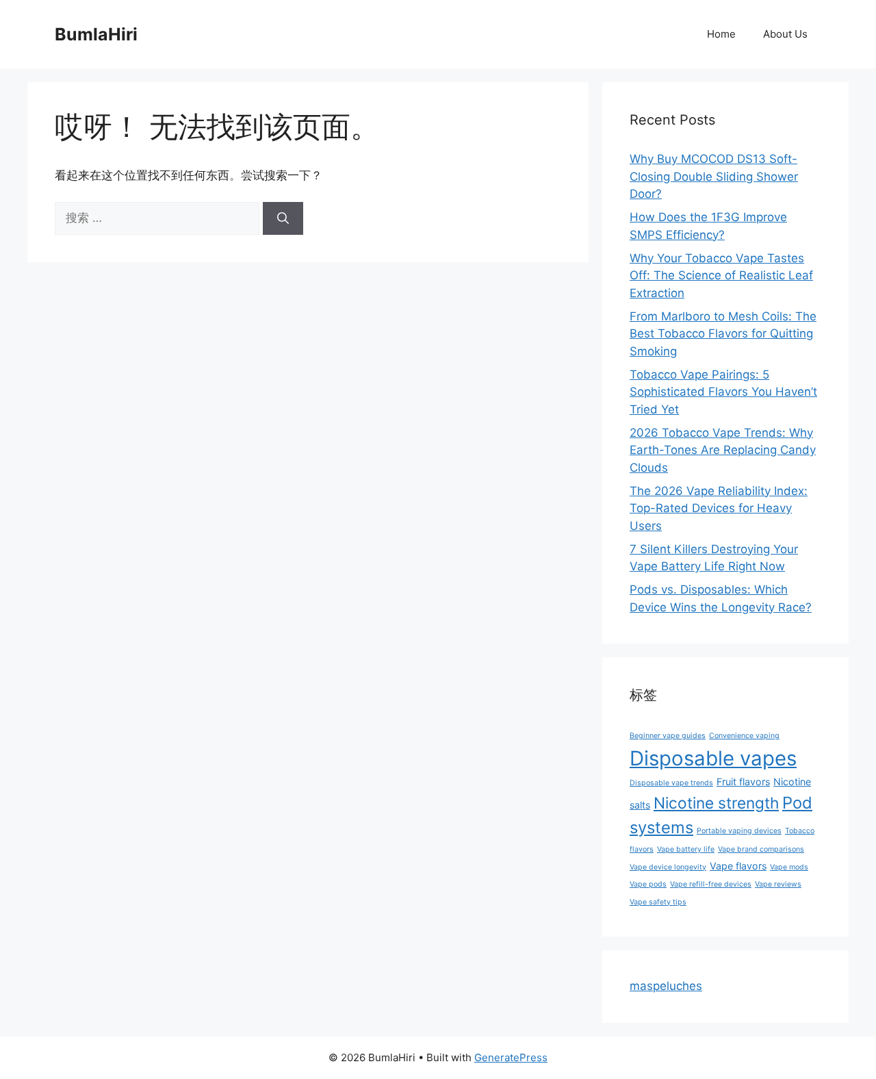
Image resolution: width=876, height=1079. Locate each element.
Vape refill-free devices (710, 884)
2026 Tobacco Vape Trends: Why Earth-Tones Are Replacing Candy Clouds (723, 450)
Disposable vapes (713, 758)
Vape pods (648, 884)
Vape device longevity (668, 867)
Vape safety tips (658, 902)
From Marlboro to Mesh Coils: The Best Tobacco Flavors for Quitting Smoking (723, 333)
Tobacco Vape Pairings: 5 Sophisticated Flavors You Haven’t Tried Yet (723, 392)
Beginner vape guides (668, 735)
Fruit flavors (743, 781)
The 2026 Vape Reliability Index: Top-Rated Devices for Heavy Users (719, 508)
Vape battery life (685, 849)
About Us (785, 33)
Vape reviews (778, 884)
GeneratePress (511, 1057)
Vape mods (789, 867)
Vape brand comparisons (761, 849)
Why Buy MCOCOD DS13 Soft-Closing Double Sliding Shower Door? (714, 176)
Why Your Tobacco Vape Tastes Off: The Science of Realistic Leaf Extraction (721, 275)
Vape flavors (738, 866)
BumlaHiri (96, 34)
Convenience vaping (744, 735)
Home (721, 33)
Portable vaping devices (739, 830)
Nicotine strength (716, 803)
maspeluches (666, 986)
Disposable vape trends (671, 782)
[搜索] (283, 218)
